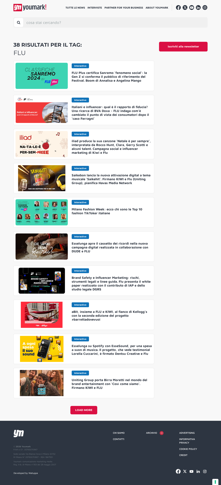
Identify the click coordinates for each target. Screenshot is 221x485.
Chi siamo (119, 432)
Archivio (151, 432)
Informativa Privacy (187, 441)
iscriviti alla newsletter (183, 46)
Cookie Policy (188, 449)
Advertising (187, 432)
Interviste (95, 7)
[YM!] (29, 7)
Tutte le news (75, 7)
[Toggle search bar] (18, 22)
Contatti (118, 439)
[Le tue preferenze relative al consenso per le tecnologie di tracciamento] (215, 482)
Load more (83, 410)
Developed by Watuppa (26, 473)
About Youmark (157, 7)
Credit (183, 455)
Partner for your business (124, 7)
